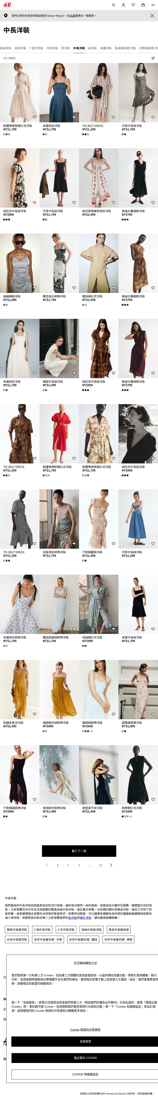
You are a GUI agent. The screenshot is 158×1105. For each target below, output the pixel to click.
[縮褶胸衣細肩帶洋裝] (59, 689)
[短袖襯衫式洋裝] (98, 604)
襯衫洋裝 (85, 918)
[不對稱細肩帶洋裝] (20, 774)
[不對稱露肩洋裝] (98, 519)
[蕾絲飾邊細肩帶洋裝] (59, 604)
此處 (72, 15)
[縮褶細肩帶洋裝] (98, 689)
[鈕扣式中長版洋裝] (20, 178)
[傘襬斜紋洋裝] (59, 92)
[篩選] (152, 58)
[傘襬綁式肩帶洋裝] (20, 604)
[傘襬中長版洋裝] (138, 604)
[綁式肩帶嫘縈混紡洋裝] (98, 178)
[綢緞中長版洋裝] (59, 348)
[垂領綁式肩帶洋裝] (59, 774)
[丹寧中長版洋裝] (138, 92)
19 (100, 865)
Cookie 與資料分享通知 (85, 1029)
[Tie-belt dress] (98, 92)
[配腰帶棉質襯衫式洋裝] (20, 92)
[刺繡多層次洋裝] (20, 689)
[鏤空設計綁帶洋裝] (59, 263)
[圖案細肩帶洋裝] (138, 689)
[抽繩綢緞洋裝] (20, 263)
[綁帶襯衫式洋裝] (138, 774)
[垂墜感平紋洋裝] (98, 774)
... (89, 865)
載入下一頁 (79, 851)
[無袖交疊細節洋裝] (138, 178)
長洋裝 (72, 918)
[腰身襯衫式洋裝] (98, 263)
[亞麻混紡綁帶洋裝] (59, 519)
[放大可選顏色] (7, 134)
